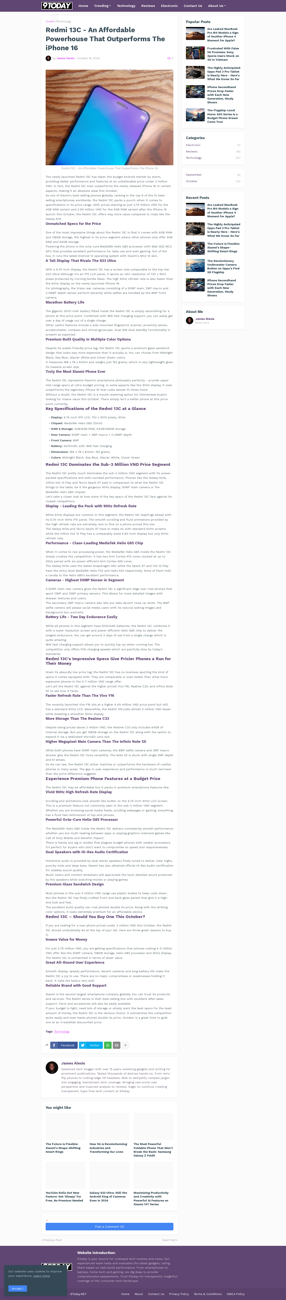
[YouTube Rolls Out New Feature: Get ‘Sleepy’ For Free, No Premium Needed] (65, 1175)
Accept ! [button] (18, 1288)
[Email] (116, 1045)
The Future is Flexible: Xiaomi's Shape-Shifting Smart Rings (63, 1147)
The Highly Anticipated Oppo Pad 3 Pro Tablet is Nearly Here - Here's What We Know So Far (223, 73)
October (213, 181)
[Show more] (125, 1045)
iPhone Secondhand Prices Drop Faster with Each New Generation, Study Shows (221, 94)
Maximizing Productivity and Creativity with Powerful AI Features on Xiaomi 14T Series (151, 1198)
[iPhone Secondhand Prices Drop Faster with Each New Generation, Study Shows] (195, 91)
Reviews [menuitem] (148, 6)
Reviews (213, 151)
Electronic (213, 145)
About (138, 1294)
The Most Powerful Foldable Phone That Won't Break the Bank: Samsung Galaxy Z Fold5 (153, 1149)
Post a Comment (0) (109, 1226)
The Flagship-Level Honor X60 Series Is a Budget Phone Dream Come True (222, 116)
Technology (63, 21)
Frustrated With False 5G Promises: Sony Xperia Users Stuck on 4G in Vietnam (223, 54)
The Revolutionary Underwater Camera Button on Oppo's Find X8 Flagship (223, 266)
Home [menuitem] (83, 6)
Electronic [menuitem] (169, 6)
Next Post (168, 1240)
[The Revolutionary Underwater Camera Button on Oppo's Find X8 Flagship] (195, 265)
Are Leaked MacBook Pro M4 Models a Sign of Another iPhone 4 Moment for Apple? (222, 34)
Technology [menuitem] (126, 6)
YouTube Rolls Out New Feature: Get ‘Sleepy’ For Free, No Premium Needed (64, 1196)
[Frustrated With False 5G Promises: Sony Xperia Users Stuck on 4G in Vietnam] (195, 52)
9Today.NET (78, 1294)
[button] (46, 17)
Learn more (41, 1275)
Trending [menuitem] (101, 6)
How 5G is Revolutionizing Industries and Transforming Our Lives (108, 1147)
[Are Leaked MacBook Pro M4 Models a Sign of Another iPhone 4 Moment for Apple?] (195, 33)
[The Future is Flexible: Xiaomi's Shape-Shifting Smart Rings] (65, 1126)
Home (125, 1294)
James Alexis (73, 1063)
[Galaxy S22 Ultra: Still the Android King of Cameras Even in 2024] (109, 1175)
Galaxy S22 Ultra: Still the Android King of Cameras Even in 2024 (108, 1196)
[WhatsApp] (108, 1045)
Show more (202, 322)
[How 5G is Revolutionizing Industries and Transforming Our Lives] (109, 1126)
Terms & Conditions (208, 1294)
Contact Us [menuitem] (193, 6)
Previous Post (53, 1240)
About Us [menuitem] (215, 6)
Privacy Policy (179, 1294)
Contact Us (156, 1294)
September (213, 174)
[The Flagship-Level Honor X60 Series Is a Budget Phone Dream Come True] (195, 114)
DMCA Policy (236, 1294)
